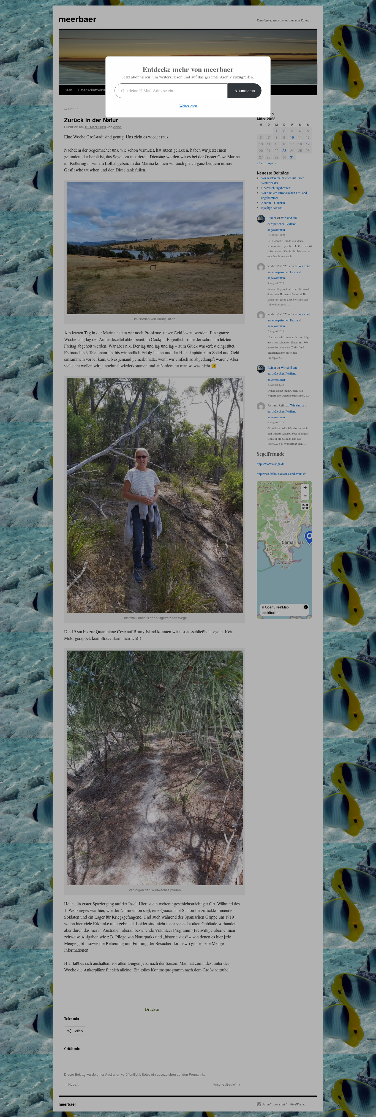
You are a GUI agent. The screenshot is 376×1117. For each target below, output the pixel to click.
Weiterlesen (188, 105)
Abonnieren (244, 90)
